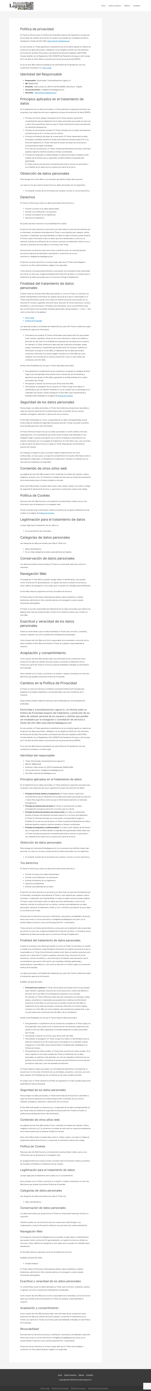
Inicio (103, 6)
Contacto (136, 6)
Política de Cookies (65, 396)
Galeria (127, 6)
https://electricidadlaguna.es (58, 41)
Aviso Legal (46, 68)
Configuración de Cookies (98, 1388)
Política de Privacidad (33, 321)
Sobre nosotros (115, 6)
